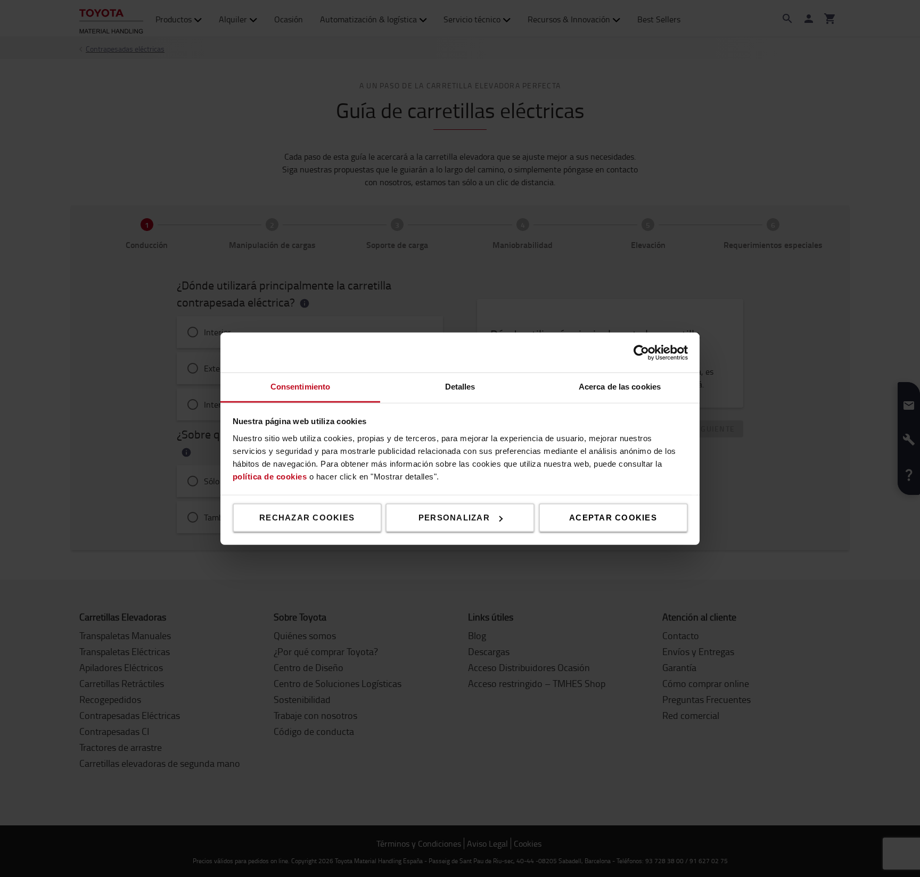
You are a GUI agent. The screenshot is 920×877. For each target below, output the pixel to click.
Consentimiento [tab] (300, 386)
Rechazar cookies (307, 517)
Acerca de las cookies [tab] (620, 386)
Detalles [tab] (460, 386)
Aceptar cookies (613, 517)
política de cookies (270, 476)
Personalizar (454, 517)
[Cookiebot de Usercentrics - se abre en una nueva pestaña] (641, 352)
